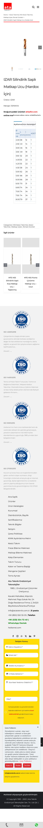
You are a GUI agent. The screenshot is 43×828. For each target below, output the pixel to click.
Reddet (18, 765)
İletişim (11, 529)
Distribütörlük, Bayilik (18, 515)
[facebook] (13, 636)
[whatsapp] (21, 636)
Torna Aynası (14, 576)
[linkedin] (30, 636)
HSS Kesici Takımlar (20, 225)
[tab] (18, 124)
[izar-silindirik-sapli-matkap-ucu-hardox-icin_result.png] (25, 47)
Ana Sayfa (12, 497)
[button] (5, 265)
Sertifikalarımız (15, 520)
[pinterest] (34, 636)
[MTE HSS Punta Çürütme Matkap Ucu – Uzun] (30, 256)
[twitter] (26, 636)
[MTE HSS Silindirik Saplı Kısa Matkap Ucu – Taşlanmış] (12, 256)
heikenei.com (14, 628)
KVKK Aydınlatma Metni (19, 538)
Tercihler (27, 765)
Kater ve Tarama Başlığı (19, 566)
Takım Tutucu (14, 562)
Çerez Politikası (15, 534)
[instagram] (17, 636)
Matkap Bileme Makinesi (20, 553)
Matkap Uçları (16, 227)
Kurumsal (12, 511)
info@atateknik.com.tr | (23, 610)
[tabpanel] (25, 165)
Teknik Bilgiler (15, 524)
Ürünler (11, 501)
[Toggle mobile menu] (38, 7)
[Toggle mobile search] (33, 7)
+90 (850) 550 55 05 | (21, 615)
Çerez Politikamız (25, 761)
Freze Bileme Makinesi (19, 548)
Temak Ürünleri (29, 227)
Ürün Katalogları (16, 506)
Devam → (8, 351)
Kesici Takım (14, 543)
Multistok (8, 795)
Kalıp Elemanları (15, 557)
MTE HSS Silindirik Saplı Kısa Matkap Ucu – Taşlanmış (12, 284)
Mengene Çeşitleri (17, 571)
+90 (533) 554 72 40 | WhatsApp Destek (18, 621)
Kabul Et (9, 765)
